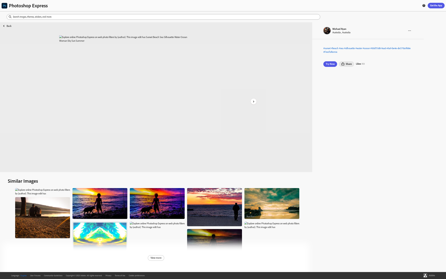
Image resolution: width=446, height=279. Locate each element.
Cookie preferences (137, 275)
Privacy (108, 275)
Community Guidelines (53, 275)
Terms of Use (120, 275)
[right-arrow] (253, 101)
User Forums (35, 275)
